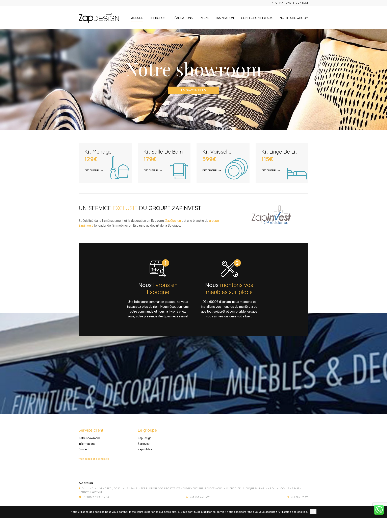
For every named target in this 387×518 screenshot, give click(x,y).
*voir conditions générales (94, 458)
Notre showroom (294, 18)
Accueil (137, 18)
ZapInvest (144, 443)
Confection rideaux (257, 18)
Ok (313, 511)
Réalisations (183, 18)
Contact (302, 2)
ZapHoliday (145, 449)
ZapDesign (173, 221)
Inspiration (225, 18)
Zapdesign (86, 483)
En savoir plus (193, 90)
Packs (204, 18)
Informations (281, 2)
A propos (158, 18)
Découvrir (91, 170)
